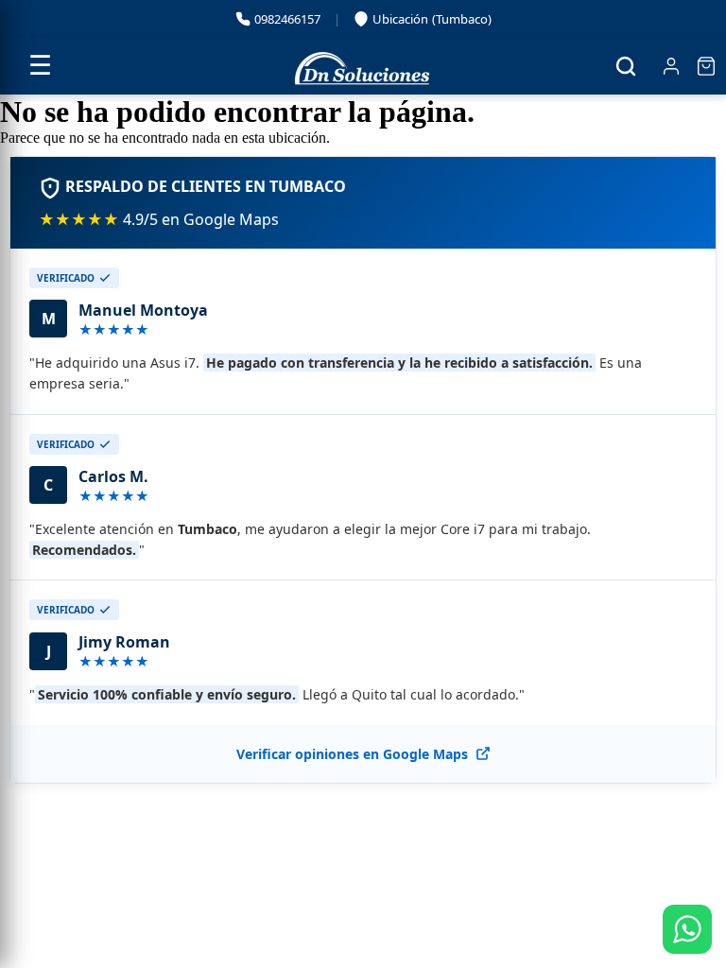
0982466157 (287, 18)
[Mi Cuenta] (671, 66)
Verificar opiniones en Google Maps (352, 754)
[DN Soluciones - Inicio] (363, 66)
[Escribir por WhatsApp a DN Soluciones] (687, 929)
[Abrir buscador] (626, 66)
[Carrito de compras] (706, 66)
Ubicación (424, 20)
